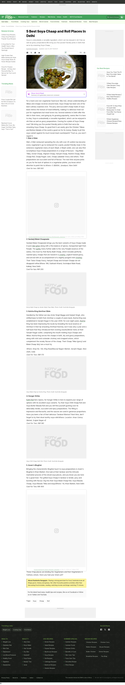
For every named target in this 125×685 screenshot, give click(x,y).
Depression (6, 652)
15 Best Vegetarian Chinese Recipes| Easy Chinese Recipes (114, 121)
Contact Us (39, 677)
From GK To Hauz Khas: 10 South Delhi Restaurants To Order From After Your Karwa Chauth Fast (114, 110)
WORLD (9, 2)
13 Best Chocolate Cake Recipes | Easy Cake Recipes (113, 85)
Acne (25, 665)
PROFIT (15, 2)
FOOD (36, 2)
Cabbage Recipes (50, 661)
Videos (59, 17)
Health (65, 17)
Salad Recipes (49, 645)
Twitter (34, 595)
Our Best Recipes (103, 68)
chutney (79, 258)
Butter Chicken (91, 651)
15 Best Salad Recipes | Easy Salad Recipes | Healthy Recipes (114, 97)
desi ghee (36, 246)
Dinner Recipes (49, 642)
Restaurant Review (75, 21)
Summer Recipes (70, 642)
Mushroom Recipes (51, 652)
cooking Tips (25, 21)
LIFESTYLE (43, 2)
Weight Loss (6, 629)
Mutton (32, 130)
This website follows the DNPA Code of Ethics (78, 677)
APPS (74, 2)
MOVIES (24, 2)
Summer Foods (70, 645)
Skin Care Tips (70, 655)
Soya (61, 104)
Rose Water (27, 645)
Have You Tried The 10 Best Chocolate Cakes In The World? (114, 74)
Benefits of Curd (70, 652)
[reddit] (39, 52)
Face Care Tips (70, 658)
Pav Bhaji (104, 656)
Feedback (24, 677)
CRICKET (31, 2)
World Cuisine (43, 21)
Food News (15, 21)
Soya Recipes (49, 655)
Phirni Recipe (69, 665)
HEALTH (50, 2)
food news (41, 592)
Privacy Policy (5, 677)
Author (31, 677)
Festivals (64, 21)
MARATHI (94, 2)
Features (34, 17)
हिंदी (19, 2)
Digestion (6, 661)
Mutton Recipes (91, 647)
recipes (59, 592)
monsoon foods (23, 17)
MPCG (88, 2)
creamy (62, 255)
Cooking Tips (17, 629)
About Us (15, 677)
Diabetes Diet (7, 645)
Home (3, 26)
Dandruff (26, 655)
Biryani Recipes (104, 647)
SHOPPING (68, 2)
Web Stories (51, 17)
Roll (48, 601)
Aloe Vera (27, 642)
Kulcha (82, 321)
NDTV (3, 2)
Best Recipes (93, 21)
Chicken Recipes (91, 642)
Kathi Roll (30, 400)
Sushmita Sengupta (32, 49)
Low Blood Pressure (9, 655)
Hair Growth (27, 648)
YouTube (43, 595)
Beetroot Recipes (50, 665)
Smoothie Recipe (70, 661)
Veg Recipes (48, 639)
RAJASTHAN (81, 2)
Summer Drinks (70, 648)
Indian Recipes (91, 639)
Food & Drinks (54, 21)
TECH (55, 2)
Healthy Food (7, 658)
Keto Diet (6, 648)
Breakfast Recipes (92, 656)
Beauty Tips (27, 661)
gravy (44, 121)
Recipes (42, 17)
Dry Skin (26, 652)
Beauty (25, 639)
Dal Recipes (48, 658)
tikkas (28, 104)
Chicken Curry (105, 642)
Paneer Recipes (50, 648)
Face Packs (27, 658)
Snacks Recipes (50, 668)
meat (56, 104)
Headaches (6, 665)
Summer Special (70, 639)
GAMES (61, 2)
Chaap (41, 601)
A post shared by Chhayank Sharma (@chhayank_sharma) (47, 237)
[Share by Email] (81, 52)
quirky (38, 249)
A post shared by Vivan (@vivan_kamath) (46, 569)
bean (28, 110)
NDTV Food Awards (76, 17)
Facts (85, 21)
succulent (64, 107)
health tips (49, 592)
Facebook (73, 592)
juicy (54, 107)
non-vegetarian (45, 101)
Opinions (34, 21)
